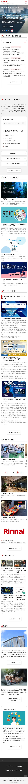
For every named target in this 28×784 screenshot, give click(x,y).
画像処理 (7, 146)
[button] (2, 30)
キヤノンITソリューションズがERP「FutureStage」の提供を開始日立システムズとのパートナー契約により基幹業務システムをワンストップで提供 (14, 52)
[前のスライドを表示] (6, 472)
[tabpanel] (14, 66)
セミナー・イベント (13, 432)
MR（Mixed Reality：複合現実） (12, 143)
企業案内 (13, 662)
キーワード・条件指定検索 (13, 158)
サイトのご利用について (14, 780)
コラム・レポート (13, 619)
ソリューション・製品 (13, 170)
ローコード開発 (8, 138)
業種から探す (13, 153)
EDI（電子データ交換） (10, 141)
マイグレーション (9, 135)
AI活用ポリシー (6, 780)
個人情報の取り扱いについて (17, 778)
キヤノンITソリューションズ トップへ (14, 770)
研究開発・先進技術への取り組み (13, 699)
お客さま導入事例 (13, 548)
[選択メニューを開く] (14, 42)
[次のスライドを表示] (22, 472)
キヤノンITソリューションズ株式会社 (10, 7)
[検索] (23, 123)
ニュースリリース (13, 82)
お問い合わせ (13, 747)
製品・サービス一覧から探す (13, 164)
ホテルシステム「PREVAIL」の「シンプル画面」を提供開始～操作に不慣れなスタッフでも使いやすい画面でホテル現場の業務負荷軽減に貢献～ (14, 63)
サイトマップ (22, 780)
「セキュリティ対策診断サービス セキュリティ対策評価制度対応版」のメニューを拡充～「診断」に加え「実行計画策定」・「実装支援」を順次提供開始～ (14, 74)
